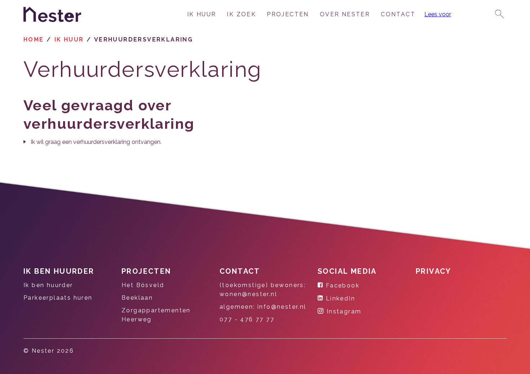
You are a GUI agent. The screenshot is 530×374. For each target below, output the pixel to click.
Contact (398, 14)
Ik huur (201, 14)
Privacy (433, 271)
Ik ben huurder (58, 271)
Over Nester (345, 14)
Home (33, 39)
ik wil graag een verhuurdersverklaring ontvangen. (96, 141)
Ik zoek (241, 14)
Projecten (288, 14)
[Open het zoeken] (499, 14)
